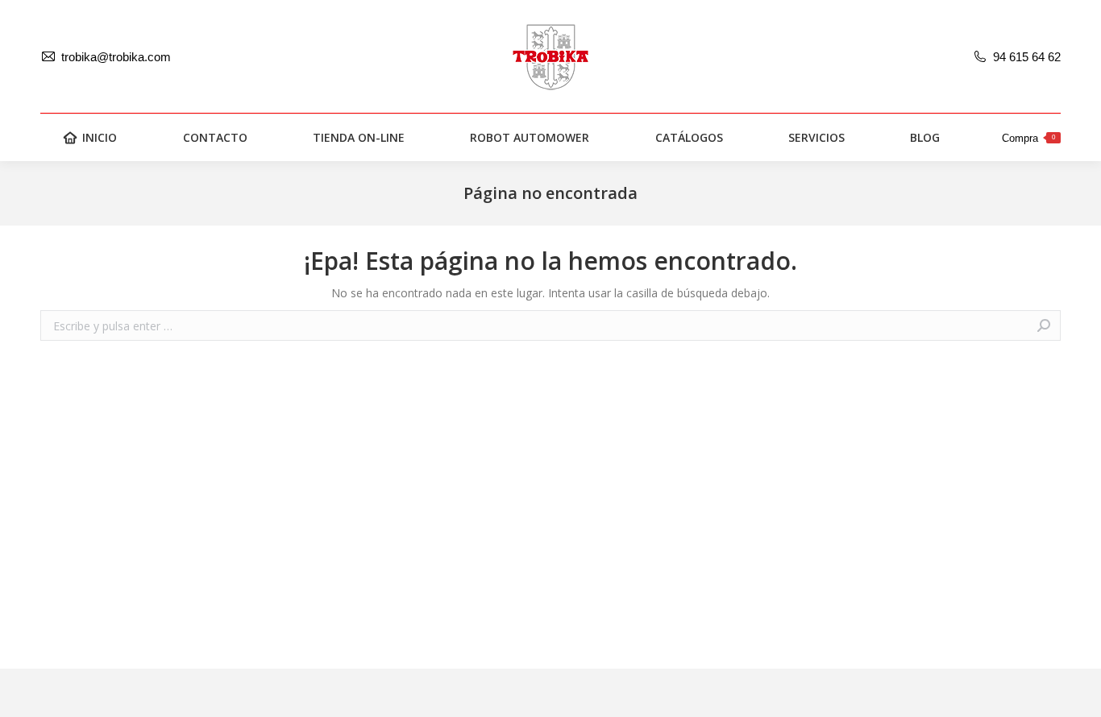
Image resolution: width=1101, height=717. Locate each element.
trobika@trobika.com (116, 57)
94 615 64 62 (1027, 57)
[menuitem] (90, 137)
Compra (1028, 138)
